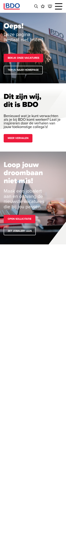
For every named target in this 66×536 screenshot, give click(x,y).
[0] (43, 6)
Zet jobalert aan (20, 231)
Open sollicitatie (19, 219)
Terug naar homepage (23, 70)
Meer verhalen (18, 138)
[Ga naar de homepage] (12, 6)
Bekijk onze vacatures (23, 58)
